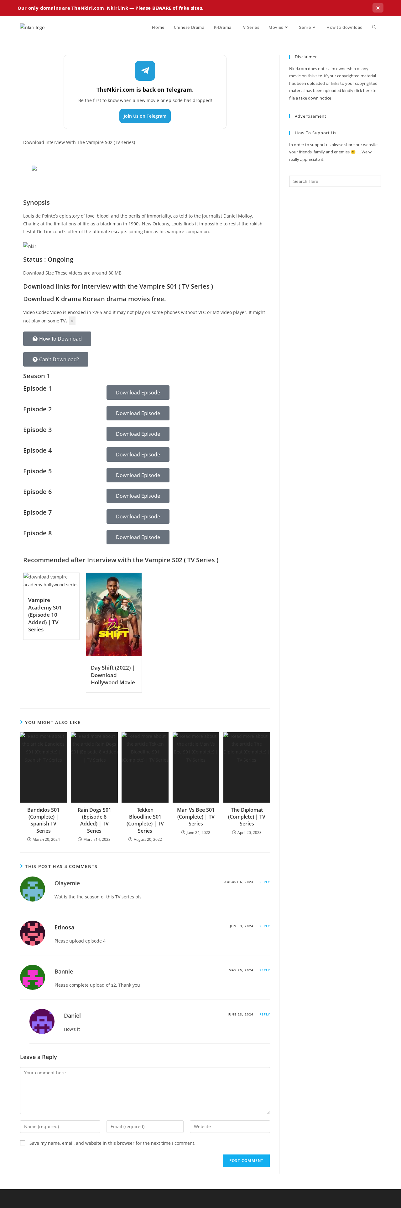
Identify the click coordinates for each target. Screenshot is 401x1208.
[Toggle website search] (374, 27)
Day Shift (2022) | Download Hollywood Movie (113, 675)
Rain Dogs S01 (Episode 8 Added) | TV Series (94, 820)
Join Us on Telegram (145, 116)
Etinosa (64, 927)
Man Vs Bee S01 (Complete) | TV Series (196, 816)
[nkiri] (30, 246)
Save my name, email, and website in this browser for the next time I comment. (112, 1143)
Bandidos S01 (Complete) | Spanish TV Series (43, 820)
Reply (264, 882)
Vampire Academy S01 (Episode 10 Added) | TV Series (45, 614)
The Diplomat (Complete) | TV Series (246, 816)
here (367, 90)
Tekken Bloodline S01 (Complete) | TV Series (145, 820)
